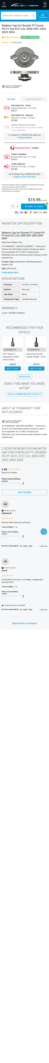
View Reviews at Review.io (24, 623)
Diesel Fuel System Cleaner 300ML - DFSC (36, 355)
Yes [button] (21, 546)
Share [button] (30, 546)
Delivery (11, 99)
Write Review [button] (24, 492)
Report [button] (25, 546)
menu (4, 6)
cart (45, 6)
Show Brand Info (10, 273)
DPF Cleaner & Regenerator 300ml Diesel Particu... (11, 357)
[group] (24, 469)
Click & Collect (34, 99)
